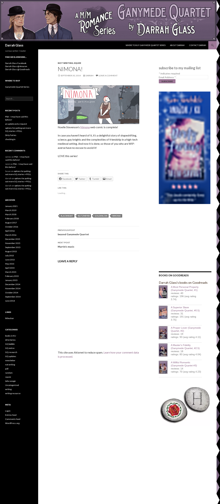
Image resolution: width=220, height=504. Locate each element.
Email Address (167, 77)
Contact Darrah (197, 45)
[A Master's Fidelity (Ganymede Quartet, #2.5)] (165, 350)
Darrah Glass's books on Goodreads (183, 282)
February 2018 (12, 218)
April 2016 (10, 231)
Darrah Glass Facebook (15, 63)
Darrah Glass (14, 45)
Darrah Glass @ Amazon (16, 66)
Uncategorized (12, 385)
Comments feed (12, 419)
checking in (10, 139)
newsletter (10, 360)
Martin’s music (66, 244)
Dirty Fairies (10, 135)
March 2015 (10, 272)
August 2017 (11, 222)
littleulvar (9, 318)
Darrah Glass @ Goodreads (17, 69)
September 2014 (12, 296)
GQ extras (10, 348)
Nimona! (116, 216)
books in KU (10, 335)
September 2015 (12, 247)
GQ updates (10, 356)
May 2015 (9, 263)
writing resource (12, 393)
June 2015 (10, 259)
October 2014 (11, 292)
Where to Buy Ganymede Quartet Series (146, 45)
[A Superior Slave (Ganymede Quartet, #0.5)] (165, 312)
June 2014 (10, 300)
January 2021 (11, 206)
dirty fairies (10, 340)
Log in (7, 411)
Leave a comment (108, 75)
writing (8, 389)
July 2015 (9, 255)
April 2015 (10, 268)
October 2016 (11, 226)
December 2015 (12, 239)
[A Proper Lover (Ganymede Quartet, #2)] (165, 332)
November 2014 (12, 288)
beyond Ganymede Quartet (73, 232)
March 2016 (10, 235)
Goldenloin (101, 216)
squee (77, 63)
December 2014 (12, 284)
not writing (65, 63)
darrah (89, 75)
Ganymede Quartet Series (17, 87)
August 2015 (11, 251)
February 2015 (12, 276)
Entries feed (10, 415)
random (9, 372)
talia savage (10, 381)
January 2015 (11, 280)
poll (6, 368)
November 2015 (12, 243)
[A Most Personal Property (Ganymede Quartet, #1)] (165, 291)
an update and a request (16, 124)
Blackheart (67, 216)
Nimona (85, 127)
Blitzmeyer (84, 216)
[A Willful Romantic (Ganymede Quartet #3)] (165, 367)
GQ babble (10, 344)
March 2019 (10, 210)
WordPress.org (12, 423)
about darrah (177, 45)
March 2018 (10, 214)
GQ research (11, 352)
